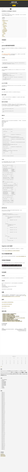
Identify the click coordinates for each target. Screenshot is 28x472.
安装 (11, 373)
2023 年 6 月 (3, 415)
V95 (12, 372)
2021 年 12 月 (3, 432)
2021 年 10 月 (3, 434)
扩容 (4, 21)
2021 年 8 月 (3, 436)
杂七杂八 (3, 386)
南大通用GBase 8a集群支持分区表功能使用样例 (8, 318)
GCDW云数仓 (9, 370)
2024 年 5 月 (3, 407)
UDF (10, 372)
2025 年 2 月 (3, 400)
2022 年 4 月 (3, 428)
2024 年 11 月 (3, 403)
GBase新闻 (3, 380)
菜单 (14, 5)
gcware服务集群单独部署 (5, 20)
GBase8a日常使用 (5, 323)
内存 (20, 372)
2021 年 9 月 (3, 435)
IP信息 (5, 27)
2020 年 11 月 (3, 444)
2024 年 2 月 (3, 409)
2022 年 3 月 (3, 429)
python (7, 372)
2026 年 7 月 (3, 392)
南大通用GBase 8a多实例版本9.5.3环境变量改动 (8, 314)
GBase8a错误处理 (4, 385)
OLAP (25, 370)
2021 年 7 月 (3, 437)
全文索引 (19, 372)
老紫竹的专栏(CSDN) (3, 455)
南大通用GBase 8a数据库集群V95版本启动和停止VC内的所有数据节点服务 (11, 320)
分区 (24, 372)
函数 (23, 372)
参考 (3, 35)
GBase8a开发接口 (4, 383)
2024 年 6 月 (3, 406)
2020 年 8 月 (3, 447)
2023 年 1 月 (3, 420)
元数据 (16, 372)
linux (22, 370)
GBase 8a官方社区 (3, 454)
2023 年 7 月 (3, 414)
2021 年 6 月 (3, 438)
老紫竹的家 (14, 2)
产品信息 (14, 372)
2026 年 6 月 (3, 393)
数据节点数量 (5, 25)
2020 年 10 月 (3, 445)
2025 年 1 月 (3, 401)
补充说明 (4, 32)
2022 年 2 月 (3, 430)
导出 (15, 373)
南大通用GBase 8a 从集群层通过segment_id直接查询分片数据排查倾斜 (11, 316)
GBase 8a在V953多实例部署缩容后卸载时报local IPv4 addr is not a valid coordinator (14, 296)
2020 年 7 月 (3, 448)
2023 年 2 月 (3, 419)
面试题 (5, 375)
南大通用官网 (2, 453)
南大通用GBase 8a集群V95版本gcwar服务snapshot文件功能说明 (10, 319)
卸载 (3, 34)
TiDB (9, 372)
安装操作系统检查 (4, 31)
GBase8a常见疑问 (4, 384)
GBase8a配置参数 (4, 382)
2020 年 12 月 (3, 443)
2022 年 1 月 (3, 431)
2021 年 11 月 (3, 433)
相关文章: (4, 36)
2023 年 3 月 (3, 418)
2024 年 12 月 (3, 402)
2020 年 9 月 (3, 446)
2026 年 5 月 (3, 394)
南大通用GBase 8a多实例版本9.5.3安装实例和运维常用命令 (9, 313)
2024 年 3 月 (3, 408)
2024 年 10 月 (3, 404)
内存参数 (5, 28)
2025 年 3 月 (3, 399)
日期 (20, 373)
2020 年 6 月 (3, 449)
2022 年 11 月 (3, 422)
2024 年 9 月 (3, 405)
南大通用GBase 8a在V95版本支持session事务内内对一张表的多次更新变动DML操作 (12, 321)
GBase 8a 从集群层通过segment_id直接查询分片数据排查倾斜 (12, 250)
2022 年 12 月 (3, 421)
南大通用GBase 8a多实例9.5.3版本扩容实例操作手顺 (9, 315)
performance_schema (3, 372)
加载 (26, 372)
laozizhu (9, 13)
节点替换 (4, 22)
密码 (14, 373)
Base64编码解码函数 (5, 30)
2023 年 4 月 (3, 417)
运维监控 (2, 375)
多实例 (3, 24)
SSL (8, 372)
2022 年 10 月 (3, 423)
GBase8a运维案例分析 (4, 379)
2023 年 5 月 (3, 416)
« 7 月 (1, 366)
